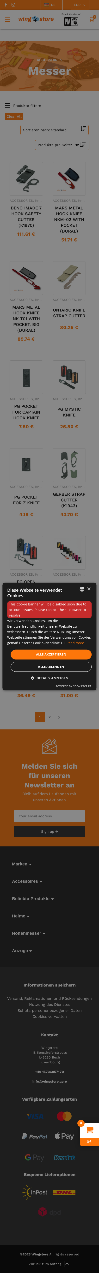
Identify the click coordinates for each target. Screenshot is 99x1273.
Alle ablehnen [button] (51, 667)
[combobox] (82, 589)
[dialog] (49, 636)
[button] (49, 678)
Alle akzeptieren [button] (51, 654)
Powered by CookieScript (73, 686)
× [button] (89, 589)
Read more (75, 643)
